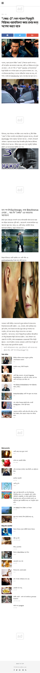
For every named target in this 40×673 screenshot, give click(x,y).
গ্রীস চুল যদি (16, 538)
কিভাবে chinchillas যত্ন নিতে (21, 552)
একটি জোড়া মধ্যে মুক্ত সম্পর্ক (20, 451)
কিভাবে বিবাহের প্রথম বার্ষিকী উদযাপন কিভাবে (24, 529)
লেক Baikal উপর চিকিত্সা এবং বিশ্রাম (22, 508)
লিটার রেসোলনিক (17, 547)
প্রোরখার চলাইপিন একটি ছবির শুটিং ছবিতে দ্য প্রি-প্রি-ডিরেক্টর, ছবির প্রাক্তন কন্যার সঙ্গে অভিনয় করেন (25, 413)
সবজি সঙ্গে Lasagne (18, 605)
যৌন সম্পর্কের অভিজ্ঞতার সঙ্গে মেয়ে (21, 579)
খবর (5, 14)
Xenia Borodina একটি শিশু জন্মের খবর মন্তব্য (25, 394)
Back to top (20, 663)
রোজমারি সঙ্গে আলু (17, 588)
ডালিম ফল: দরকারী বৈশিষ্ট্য (19, 460)
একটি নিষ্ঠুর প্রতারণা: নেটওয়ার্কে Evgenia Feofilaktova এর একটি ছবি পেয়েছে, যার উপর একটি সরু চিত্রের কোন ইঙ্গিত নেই (25, 377)
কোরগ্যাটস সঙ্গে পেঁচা (18, 561)
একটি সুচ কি (16, 483)
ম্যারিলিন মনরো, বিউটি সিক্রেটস (20, 366)
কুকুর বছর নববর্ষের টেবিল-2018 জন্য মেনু (23, 517)
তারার (2, 14)
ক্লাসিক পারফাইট (17, 478)
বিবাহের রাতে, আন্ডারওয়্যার (19, 570)
